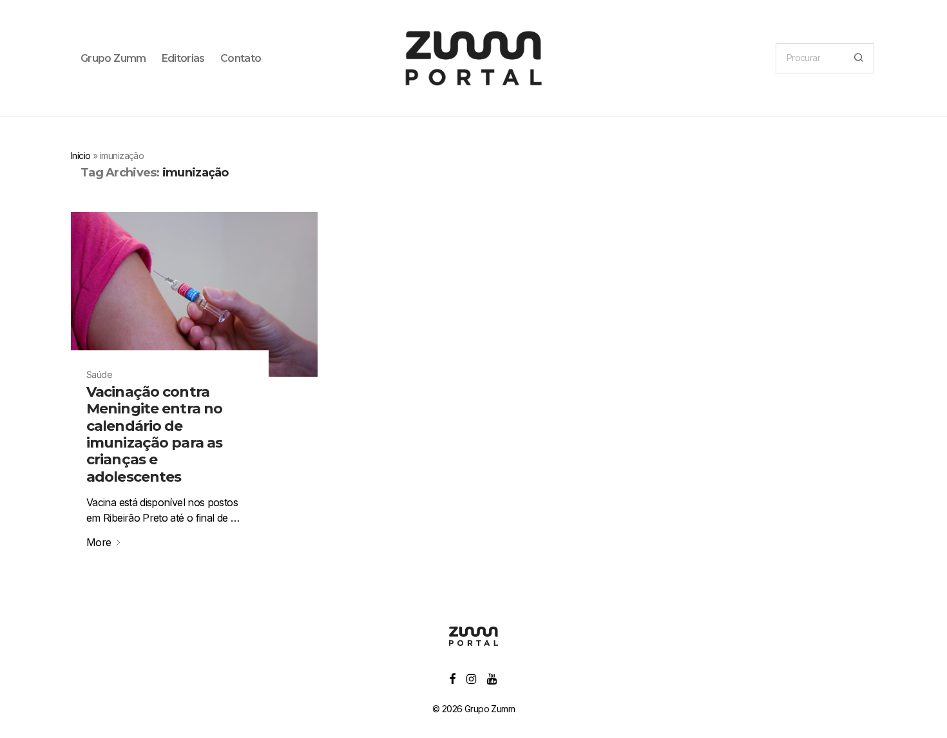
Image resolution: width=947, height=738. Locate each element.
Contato (241, 58)
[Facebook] (452, 677)
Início (81, 155)
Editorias (183, 58)
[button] (858, 58)
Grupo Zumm (113, 58)
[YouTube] (492, 677)
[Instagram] (470, 677)
